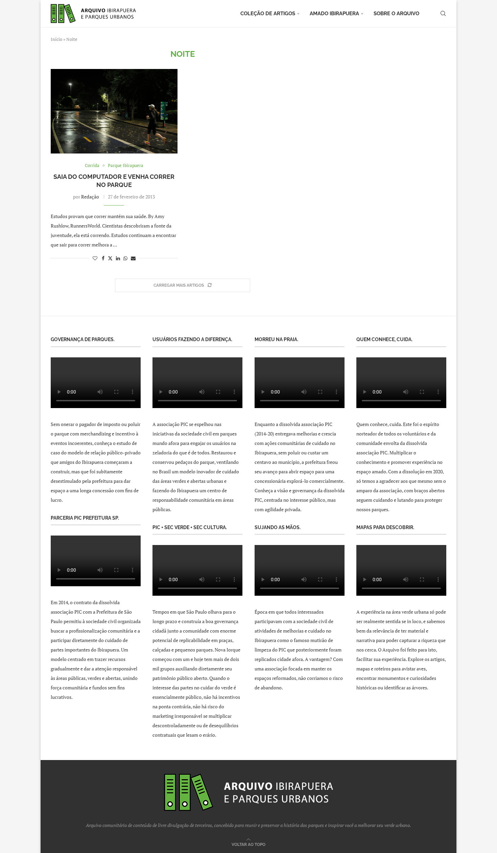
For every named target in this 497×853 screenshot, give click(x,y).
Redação (90, 196)
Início (56, 39)
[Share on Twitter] (110, 258)
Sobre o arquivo (396, 13)
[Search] (443, 13)
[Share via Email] (133, 258)
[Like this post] (95, 258)
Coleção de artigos (267, 13)
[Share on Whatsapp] (125, 258)
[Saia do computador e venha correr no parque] (114, 111)
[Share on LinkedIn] (118, 258)
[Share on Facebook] (103, 258)
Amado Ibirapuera (334, 13)
